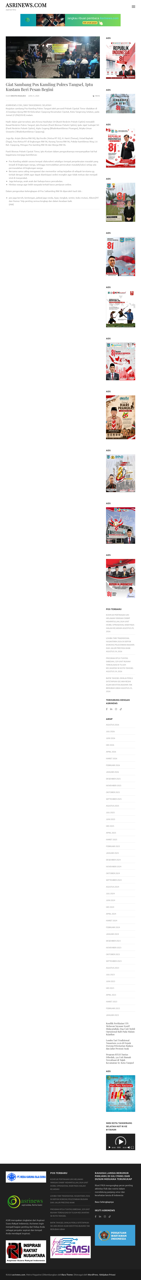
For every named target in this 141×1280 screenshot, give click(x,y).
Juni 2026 (110, 738)
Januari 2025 (112, 853)
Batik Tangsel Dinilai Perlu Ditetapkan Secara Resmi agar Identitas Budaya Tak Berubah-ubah (70, 1225)
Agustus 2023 (112, 967)
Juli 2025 (110, 812)
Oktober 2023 (113, 954)
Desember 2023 (113, 940)
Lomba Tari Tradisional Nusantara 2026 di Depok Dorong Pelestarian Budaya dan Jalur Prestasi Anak (119, 1044)
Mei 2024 (110, 907)
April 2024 (111, 913)
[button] (120, 1141)
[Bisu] (129, 1147)
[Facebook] (107, 708)
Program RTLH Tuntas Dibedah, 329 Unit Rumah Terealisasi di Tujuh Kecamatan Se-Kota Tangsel (120, 1058)
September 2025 (114, 799)
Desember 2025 (113, 778)
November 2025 (113, 785)
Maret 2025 (111, 839)
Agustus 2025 (112, 805)
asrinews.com (26, 4)
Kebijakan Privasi (107, 1274)
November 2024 (113, 866)
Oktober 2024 (113, 873)
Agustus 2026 (112, 724)
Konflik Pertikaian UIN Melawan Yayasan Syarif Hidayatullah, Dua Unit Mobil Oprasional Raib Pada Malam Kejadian (120, 621)
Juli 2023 (110, 974)
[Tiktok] (121, 708)
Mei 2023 (110, 988)
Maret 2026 (111, 758)
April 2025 (111, 832)
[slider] (119, 1147)
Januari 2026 (112, 772)
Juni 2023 (110, 981)
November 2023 (113, 947)
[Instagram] (116, 708)
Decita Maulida (18, 96)
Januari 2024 (112, 934)
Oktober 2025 (113, 792)
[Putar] (109, 1147)
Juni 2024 (110, 900)
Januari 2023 (112, 1015)
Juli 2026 (110, 731)
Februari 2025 (113, 846)
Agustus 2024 (112, 886)
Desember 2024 (113, 859)
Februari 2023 (113, 1008)
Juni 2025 (110, 819)
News (97, 96)
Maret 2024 (111, 920)
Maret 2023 (111, 1001)
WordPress (93, 1274)
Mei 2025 (110, 826)
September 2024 (114, 880)
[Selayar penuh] (132, 1147)
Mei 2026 (110, 745)
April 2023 (111, 994)
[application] (120, 1142)
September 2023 (114, 961)
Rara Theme (67, 1274)
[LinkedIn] (111, 708)
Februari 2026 (113, 765)
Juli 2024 (110, 893)
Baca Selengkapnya (104, 1201)
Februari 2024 (113, 927)
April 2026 (111, 751)
